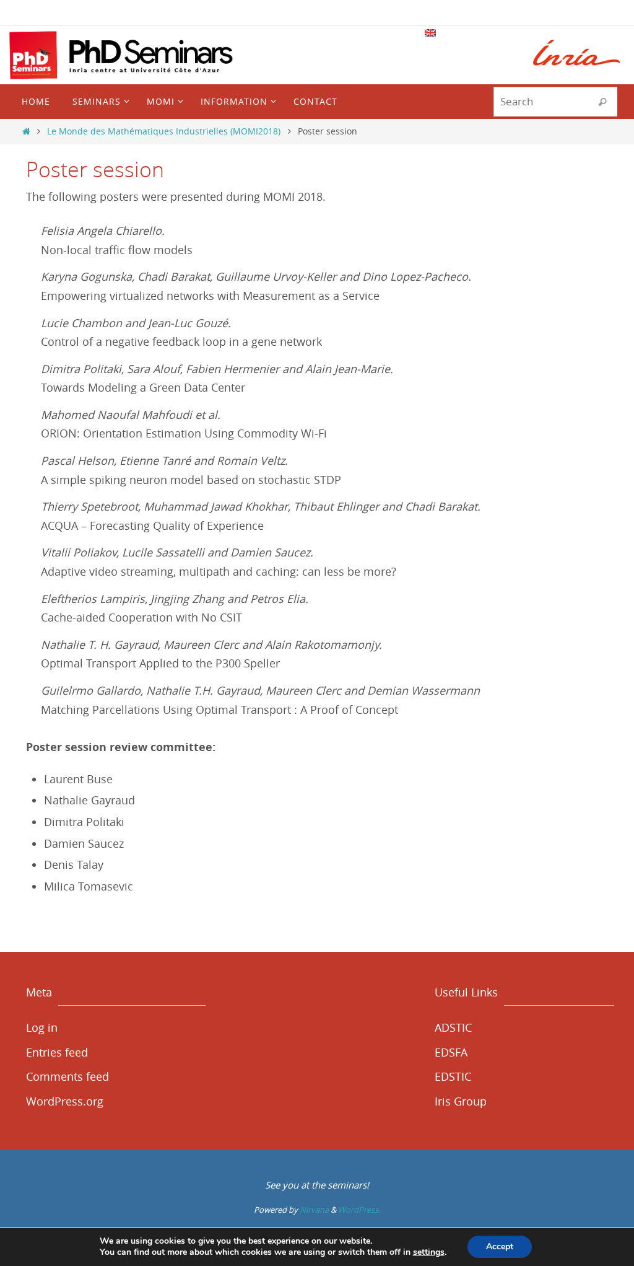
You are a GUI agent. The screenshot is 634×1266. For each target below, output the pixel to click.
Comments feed (67, 1076)
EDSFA (451, 1052)
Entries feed (57, 1052)
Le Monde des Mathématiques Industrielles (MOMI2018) (163, 131)
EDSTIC (453, 1076)
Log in (42, 1027)
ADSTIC (453, 1027)
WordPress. (359, 1209)
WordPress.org (64, 1101)
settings (429, 1252)
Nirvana (314, 1209)
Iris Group (461, 1101)
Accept (499, 1246)
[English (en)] (431, 33)
